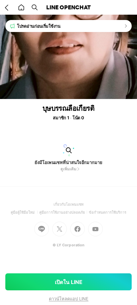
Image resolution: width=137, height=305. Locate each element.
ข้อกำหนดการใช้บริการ (108, 212)
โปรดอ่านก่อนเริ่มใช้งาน (39, 26)
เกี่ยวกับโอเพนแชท (69, 204)
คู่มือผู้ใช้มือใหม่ (25, 212)
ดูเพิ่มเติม (68, 168)
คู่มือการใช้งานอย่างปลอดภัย (63, 212)
